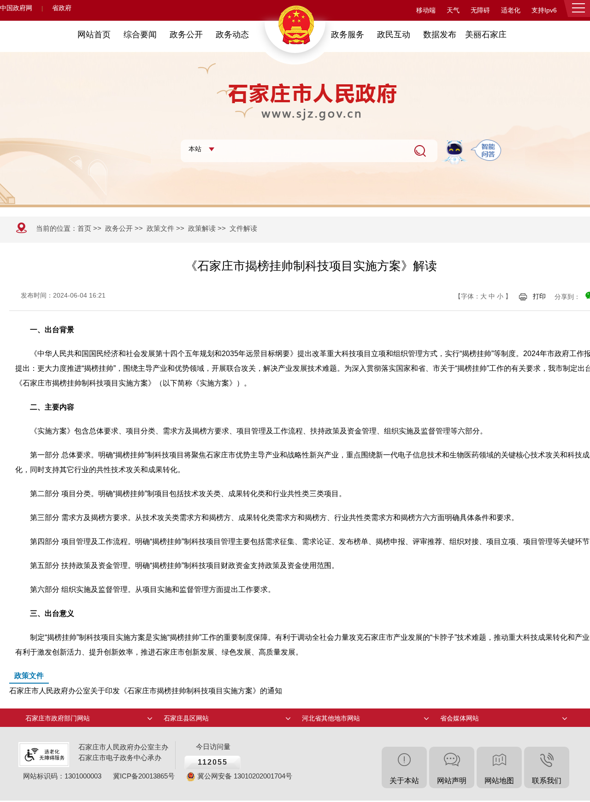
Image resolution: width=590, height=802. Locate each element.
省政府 (61, 8)
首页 (84, 228)
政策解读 (202, 228)
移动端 (426, 10)
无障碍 (480, 10)
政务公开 (119, 228)
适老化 (510, 10)
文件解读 (243, 228)
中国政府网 (16, 8)
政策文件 (160, 228)
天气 (453, 10)
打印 (539, 296)
